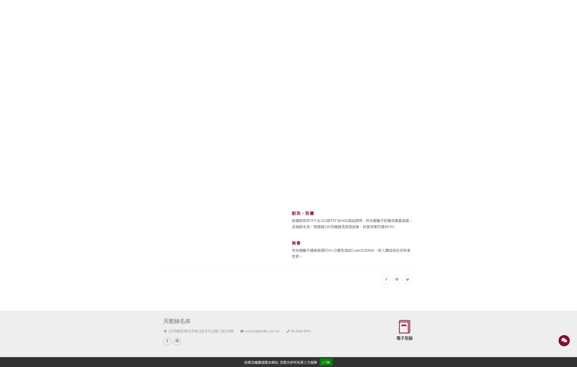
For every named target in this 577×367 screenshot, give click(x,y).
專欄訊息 (352, 9)
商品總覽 (276, 9)
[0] (543, 10)
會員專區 (377, 9)
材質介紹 (327, 9)
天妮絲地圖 (426, 9)
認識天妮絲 (249, 9)
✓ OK (326, 362)
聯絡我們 (453, 9)
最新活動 (302, 9)
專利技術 (292, 123)
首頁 (264, 123)
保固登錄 (402, 9)
